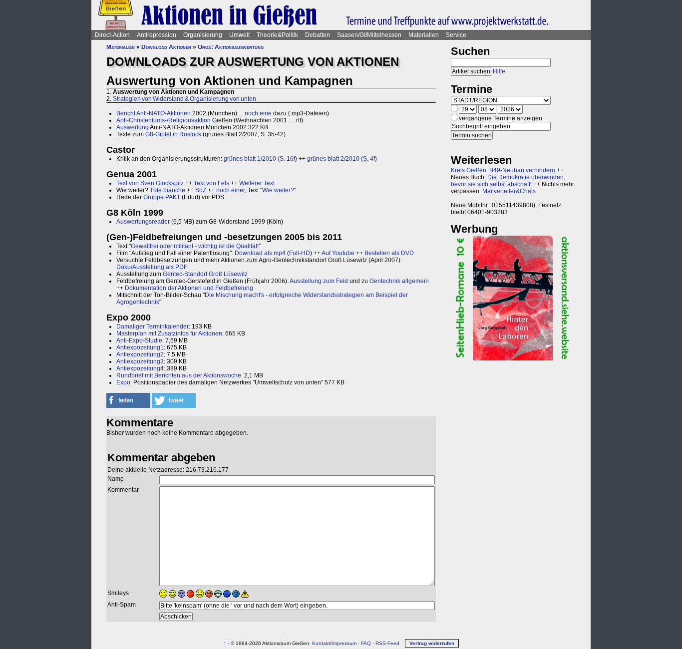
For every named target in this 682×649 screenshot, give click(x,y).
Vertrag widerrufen (431, 643)
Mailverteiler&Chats (509, 191)
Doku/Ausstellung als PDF (151, 267)
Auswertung (132, 127)
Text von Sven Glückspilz (150, 183)
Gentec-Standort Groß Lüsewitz (205, 274)
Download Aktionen (166, 46)
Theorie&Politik (277, 34)
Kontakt (321, 643)
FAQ (366, 643)
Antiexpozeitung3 (140, 361)
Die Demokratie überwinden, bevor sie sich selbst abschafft (508, 181)
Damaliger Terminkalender (152, 326)
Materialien (423, 34)
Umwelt (239, 34)
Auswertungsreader (143, 221)
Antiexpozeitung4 (140, 368)
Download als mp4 (260, 253)
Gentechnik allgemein (399, 281)
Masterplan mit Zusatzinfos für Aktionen (169, 333)
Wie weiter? (278, 190)
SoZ (200, 190)
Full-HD (299, 253)
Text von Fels (211, 183)
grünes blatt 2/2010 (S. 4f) (342, 158)
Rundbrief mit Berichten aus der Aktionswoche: (179, 375)
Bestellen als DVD (389, 253)
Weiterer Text (257, 183)
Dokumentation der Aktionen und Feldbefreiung (189, 288)
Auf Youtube (338, 253)
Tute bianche (167, 190)
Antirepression (156, 34)
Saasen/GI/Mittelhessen (369, 34)
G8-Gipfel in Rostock (173, 134)
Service (456, 34)
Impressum (344, 643)
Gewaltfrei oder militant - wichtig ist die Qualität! (195, 246)
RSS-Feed (387, 643)
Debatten (317, 34)
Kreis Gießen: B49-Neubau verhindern (503, 170)
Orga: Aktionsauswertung (231, 46)
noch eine (258, 113)
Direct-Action (112, 34)
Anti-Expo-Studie (139, 340)
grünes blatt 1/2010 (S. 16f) (260, 158)
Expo (123, 382)
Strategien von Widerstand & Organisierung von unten (184, 98)
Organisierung (202, 34)
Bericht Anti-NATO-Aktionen (153, 113)
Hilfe (499, 71)
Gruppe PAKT (161, 197)
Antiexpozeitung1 (140, 347)
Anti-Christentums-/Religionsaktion (163, 120)
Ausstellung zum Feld (319, 281)
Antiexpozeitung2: (140, 354)
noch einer (230, 190)
